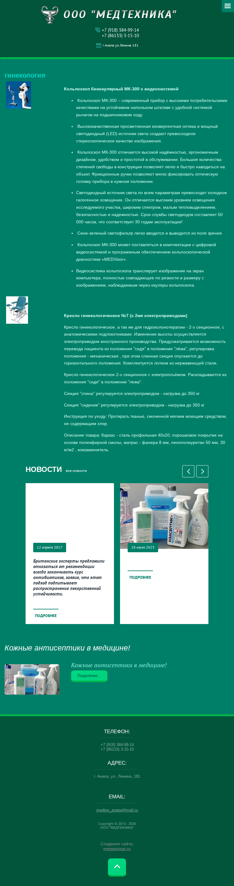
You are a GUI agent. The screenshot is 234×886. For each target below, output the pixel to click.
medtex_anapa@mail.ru (117, 810)
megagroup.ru (117, 848)
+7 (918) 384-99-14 (120, 30)
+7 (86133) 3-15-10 (120, 35)
